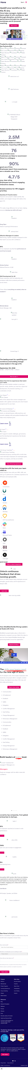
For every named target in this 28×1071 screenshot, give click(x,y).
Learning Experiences (5, 988)
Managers (3, 769)
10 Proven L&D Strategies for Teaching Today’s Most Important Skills (7, 1022)
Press (2, 1013)
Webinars (3, 1006)
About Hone (16, 986)
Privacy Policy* (3, 1062)
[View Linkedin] (15, 1061)
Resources (3, 999)
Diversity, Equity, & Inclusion (7, 1015)
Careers (15, 993)
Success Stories (17, 981)
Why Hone (16, 979)
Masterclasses (4, 995)
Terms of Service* (10, 1062)
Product (3, 979)
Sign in (22, 2)
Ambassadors (17, 988)
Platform (2, 981)
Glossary (2, 1011)
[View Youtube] (13, 1061)
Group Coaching (4, 990)
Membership (3, 983)
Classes (2, 993)
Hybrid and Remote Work (6, 1018)
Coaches (16, 983)
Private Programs (4, 986)
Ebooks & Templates (5, 1004)
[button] (26, 2)
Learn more (4, 423)
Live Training (16, 990)
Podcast (2, 1008)
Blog (2, 1001)
